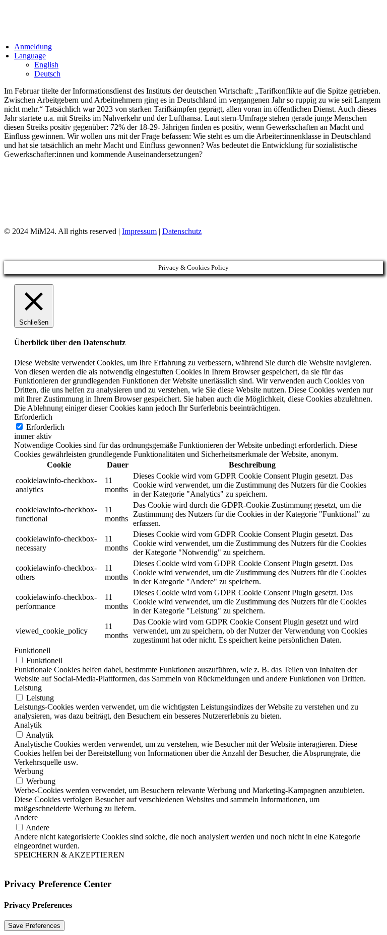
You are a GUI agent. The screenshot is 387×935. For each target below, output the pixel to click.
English (46, 64)
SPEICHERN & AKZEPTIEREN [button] (69, 854)
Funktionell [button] (32, 650)
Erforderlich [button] (33, 417)
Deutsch (47, 73)
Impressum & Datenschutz (58, 195)
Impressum (139, 231)
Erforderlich (45, 427)
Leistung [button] (28, 687)
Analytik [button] (28, 725)
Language (30, 55)
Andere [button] (26, 817)
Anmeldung (33, 46)
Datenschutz (182, 231)
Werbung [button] (28, 771)
